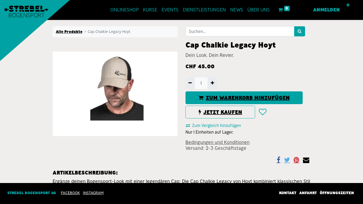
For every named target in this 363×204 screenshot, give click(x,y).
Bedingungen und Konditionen (217, 142)
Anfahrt (308, 192)
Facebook (70, 192)
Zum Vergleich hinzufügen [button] (216, 125)
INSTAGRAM (93, 192)
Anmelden (326, 10)
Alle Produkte (69, 31)
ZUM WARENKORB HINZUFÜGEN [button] (248, 98)
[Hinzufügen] (212, 83)
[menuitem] (124, 10)
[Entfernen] (190, 83)
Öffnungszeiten (337, 192)
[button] (348, 5)
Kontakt (287, 192)
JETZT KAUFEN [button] (222, 112)
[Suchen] (299, 31)
